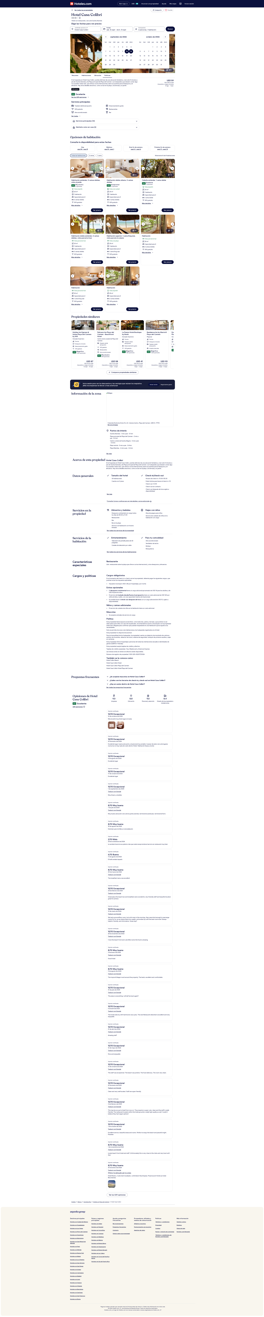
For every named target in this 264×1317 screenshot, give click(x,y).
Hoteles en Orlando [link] (76, 1286)
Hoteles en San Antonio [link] (77, 1263)
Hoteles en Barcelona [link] (76, 1289)
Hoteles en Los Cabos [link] (98, 1253)
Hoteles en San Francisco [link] (77, 1296)
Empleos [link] (179, 1225)
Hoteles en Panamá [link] (97, 1227)
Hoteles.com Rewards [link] (183, 1231)
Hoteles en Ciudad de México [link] (79, 1222)
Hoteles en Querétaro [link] (77, 1235)
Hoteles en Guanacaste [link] (98, 1246)
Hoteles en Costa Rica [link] (98, 1230)
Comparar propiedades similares (123, 372)
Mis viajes (173, 4)
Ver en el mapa (113, 425)
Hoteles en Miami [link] (75, 1256)
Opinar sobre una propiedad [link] (121, 1233)
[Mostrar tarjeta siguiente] (173, 344)
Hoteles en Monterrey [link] (77, 1238)
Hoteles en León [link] (75, 1279)
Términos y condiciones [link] (162, 1222)
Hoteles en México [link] (97, 1240)
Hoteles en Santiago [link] (76, 1292)
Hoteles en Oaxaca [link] (76, 1282)
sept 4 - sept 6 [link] (136, 149)
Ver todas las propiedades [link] (83, 10)
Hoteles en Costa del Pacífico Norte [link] (100, 1257)
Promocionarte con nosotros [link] (142, 1227)
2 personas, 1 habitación (147, 30)
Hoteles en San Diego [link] (76, 1266)
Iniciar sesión (189, 4)
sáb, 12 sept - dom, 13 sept (116, 30)
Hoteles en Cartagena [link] (77, 1273)
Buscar (170, 29)
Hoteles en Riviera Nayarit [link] (99, 1250)
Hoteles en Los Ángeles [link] (77, 1259)
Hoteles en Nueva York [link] (77, 1253)
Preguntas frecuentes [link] (119, 1227)
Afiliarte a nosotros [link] (140, 1223)
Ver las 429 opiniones (79, 97)
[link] (169, 10)
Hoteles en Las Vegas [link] (76, 1228)
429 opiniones (78, 707)
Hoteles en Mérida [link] (75, 1250)
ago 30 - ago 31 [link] (82, 149)
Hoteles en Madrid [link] (75, 1276)
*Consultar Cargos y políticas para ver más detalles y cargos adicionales (128, 501)
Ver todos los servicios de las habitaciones (121, 552)
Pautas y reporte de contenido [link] (164, 1231)
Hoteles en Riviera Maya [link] (98, 1243)
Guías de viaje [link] (181, 1228)
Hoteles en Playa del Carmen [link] (101, 1202)
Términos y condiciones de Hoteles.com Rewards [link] (163, 1235)
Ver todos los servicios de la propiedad (120, 530)
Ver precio (97, 210)
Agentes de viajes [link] (139, 1230)
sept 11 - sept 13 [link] (162, 149)
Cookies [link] (157, 1228)
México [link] (80, 1202)
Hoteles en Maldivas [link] (97, 1237)
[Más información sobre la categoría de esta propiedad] (79, 18)
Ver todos (74, 116)
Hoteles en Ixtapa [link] (75, 1269)
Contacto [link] (115, 1230)
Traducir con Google (114, 791)
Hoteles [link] (73, 1202)
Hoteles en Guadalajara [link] (77, 1225)
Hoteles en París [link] (75, 1246)
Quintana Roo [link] (87, 1202)
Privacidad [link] (158, 1225)
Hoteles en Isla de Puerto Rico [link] (100, 1261)
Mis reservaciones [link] (118, 1223)
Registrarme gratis (166, 384)
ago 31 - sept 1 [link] (109, 149)
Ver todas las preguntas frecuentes (118, 687)
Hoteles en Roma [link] (75, 1299)
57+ (170, 70)
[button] (110, 47)
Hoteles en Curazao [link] (97, 1233)
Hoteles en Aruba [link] (96, 1223)
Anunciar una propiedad (150, 4)
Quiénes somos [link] (181, 1222)
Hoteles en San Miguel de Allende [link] (78, 1242)
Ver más (109, 454)
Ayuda (164, 4)
